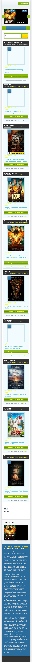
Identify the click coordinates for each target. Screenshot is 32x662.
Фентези (21, 257)
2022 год (7, 72)
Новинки (21, 256)
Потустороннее (9, 360)
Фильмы (7, 111)
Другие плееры (9, 70)
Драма (6, 161)
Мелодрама (8, 443)
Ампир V (7, 271)
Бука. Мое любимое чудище (13, 42)
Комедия (21, 207)
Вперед (6, 511)
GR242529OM (7, 44)
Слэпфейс (7, 85)
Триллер (21, 111)
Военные (21, 159)
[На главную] (8, 3)
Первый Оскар (9, 125)
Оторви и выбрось (10, 173)
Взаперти (7, 456)
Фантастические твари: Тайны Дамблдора (16, 221)
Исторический (12, 161)
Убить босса (8, 320)
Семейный (15, 257)
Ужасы (6, 113)
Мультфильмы (9, 69)
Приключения (17, 70)
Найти (25, 36)
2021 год (24, 70)
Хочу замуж (8, 408)
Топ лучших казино (18, 69)
